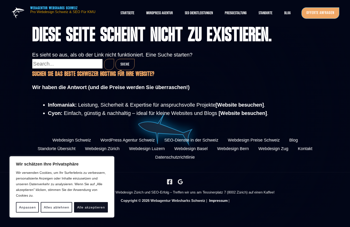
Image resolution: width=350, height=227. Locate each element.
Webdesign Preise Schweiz (254, 140)
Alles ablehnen (56, 207)
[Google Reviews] (180, 182)
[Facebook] (170, 182)
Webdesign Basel (191, 148)
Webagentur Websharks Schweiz (54, 8)
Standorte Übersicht (56, 148)
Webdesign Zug (273, 148)
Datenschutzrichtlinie (175, 157)
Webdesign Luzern (147, 148)
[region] (62, 187)
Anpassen (27, 207)
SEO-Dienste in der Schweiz (191, 140)
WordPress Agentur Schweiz (127, 140)
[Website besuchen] (239, 105)
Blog (293, 140)
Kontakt (305, 148)
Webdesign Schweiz (71, 140)
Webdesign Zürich (102, 148)
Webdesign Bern (233, 148)
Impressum (218, 201)
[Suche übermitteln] (109, 64)
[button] (320, 13)
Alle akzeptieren (91, 207)
